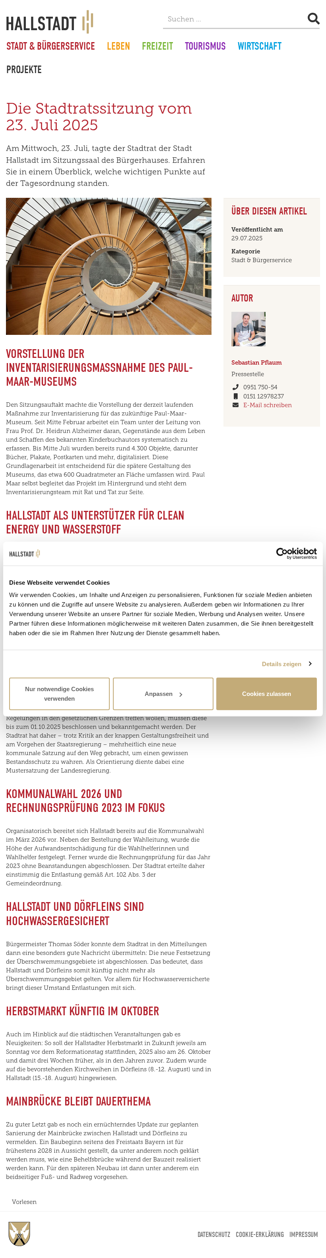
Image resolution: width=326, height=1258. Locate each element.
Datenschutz (214, 1235)
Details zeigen (281, 663)
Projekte (24, 71)
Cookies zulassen (266, 693)
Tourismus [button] (205, 47)
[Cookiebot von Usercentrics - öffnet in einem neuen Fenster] (282, 553)
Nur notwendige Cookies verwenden (59, 694)
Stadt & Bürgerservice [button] (50, 47)
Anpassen (159, 693)
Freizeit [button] (157, 47)
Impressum (303, 1235)
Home (19, 1233)
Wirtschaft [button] (259, 47)
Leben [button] (118, 47)
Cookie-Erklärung (260, 1235)
